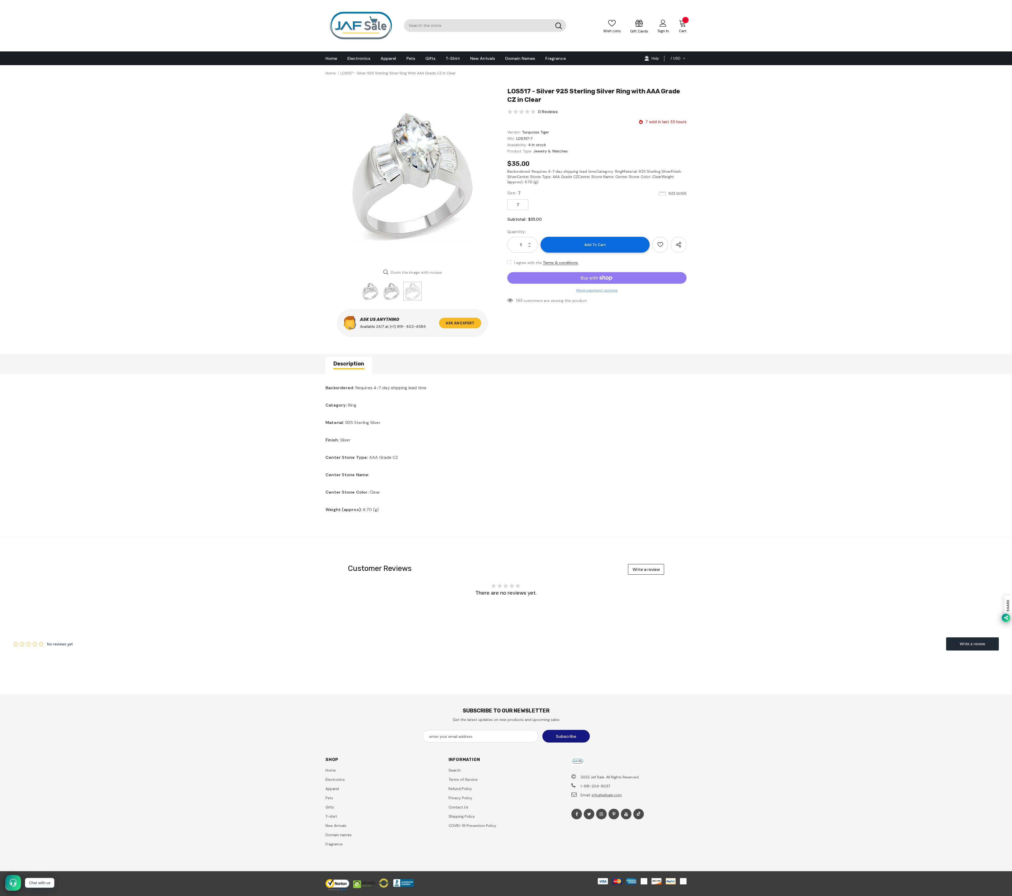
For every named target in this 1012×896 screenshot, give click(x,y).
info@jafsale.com (607, 795)
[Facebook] (576, 814)
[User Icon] (663, 23)
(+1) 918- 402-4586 (408, 326)
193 (519, 300)
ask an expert (460, 323)
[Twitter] (589, 814)
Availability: (517, 144)
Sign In (663, 30)
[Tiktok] (638, 814)
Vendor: (514, 132)
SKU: (511, 138)
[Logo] (360, 26)
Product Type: (519, 151)
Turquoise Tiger (535, 132)
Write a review (646, 569)
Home (330, 73)
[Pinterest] (614, 814)
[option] (412, 176)
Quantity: (516, 231)
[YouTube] (626, 814)
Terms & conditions (560, 262)
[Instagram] (601, 814)
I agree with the (528, 262)
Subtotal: (516, 219)
